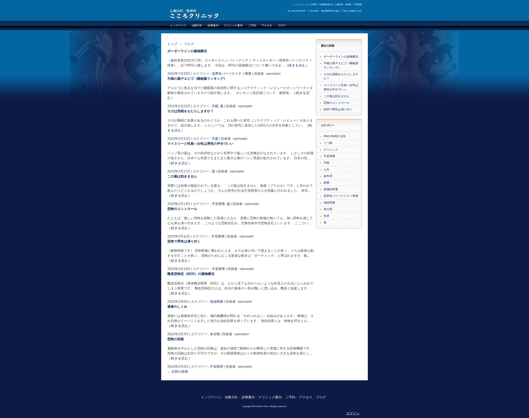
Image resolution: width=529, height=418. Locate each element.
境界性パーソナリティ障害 (231, 73)
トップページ (178, 25)
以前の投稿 (177, 371)
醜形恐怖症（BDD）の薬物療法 (190, 274)
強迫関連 (216, 301)
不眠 (215, 106)
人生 (326, 169)
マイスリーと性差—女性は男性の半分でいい (200, 143)
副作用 (328, 176)
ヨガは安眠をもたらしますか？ (190, 111)
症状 (326, 215)
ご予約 (252, 25)
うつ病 (328, 143)
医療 (326, 182)
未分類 (215, 334)
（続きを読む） (297, 65)
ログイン (353, 413)
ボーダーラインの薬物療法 (187, 51)
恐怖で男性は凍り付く (183, 241)
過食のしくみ (177, 306)
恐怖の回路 (175, 339)
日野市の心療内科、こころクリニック (195, 13)
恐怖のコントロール (182, 209)
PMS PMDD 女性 (335, 136)
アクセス (266, 25)
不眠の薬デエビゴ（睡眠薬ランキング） (197, 78)
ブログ (282, 25)
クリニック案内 (233, 25)
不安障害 (218, 204)
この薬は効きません (182, 176)
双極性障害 (331, 189)
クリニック (331, 149)
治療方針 (197, 25)
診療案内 (213, 25)
